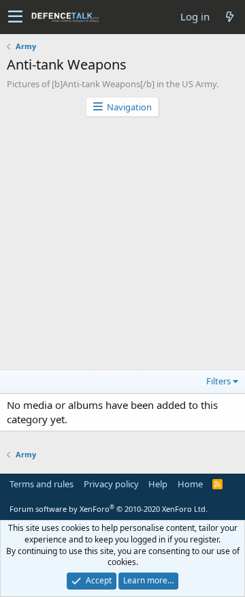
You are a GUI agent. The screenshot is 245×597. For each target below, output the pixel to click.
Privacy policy (111, 484)
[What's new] (229, 16)
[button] (15, 17)
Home (190, 484)
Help (157, 484)
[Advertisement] (122, 246)
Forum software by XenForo (109, 509)
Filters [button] (218, 381)
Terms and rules (42, 484)
